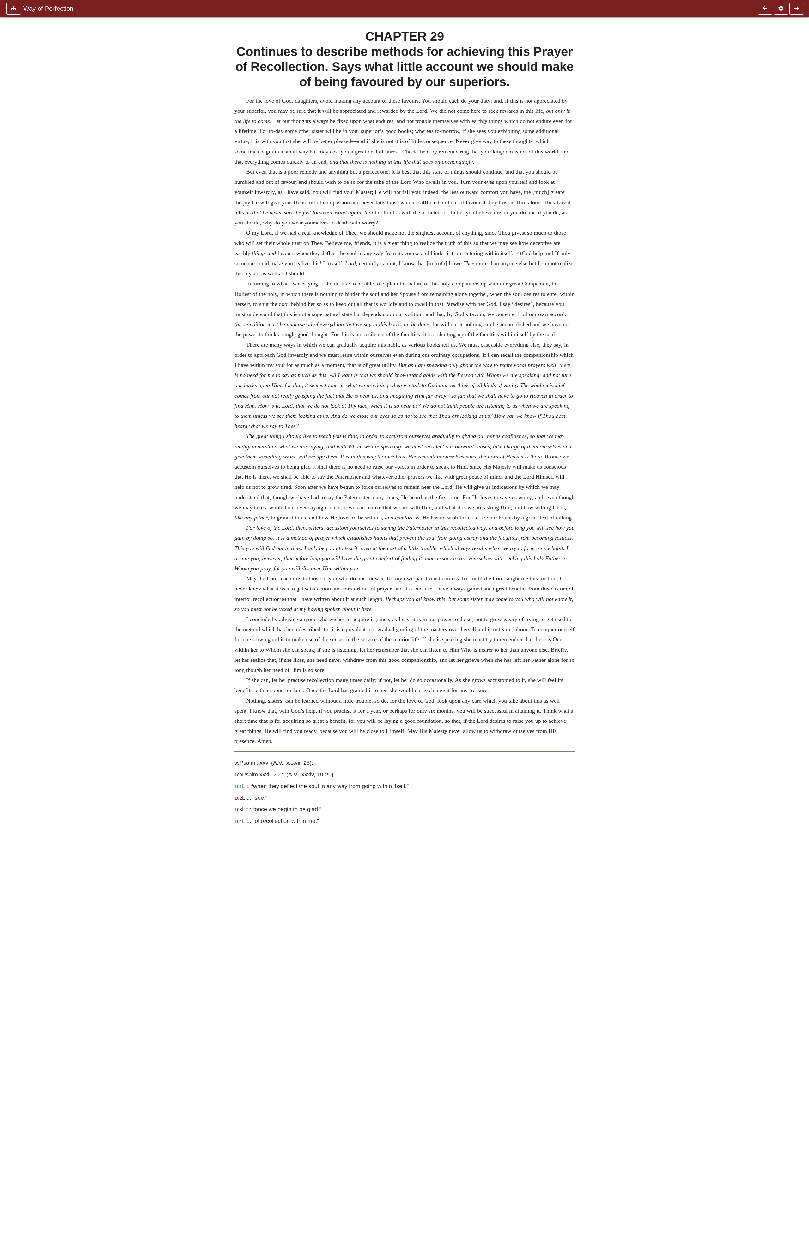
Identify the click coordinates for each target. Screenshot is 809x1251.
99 (336, 213)
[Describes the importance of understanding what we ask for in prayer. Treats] (796, 9)
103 (315, 467)
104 (283, 599)
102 (409, 376)
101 (518, 254)
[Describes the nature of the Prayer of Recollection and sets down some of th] (765, 9)
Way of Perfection (48, 8)
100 (445, 213)
